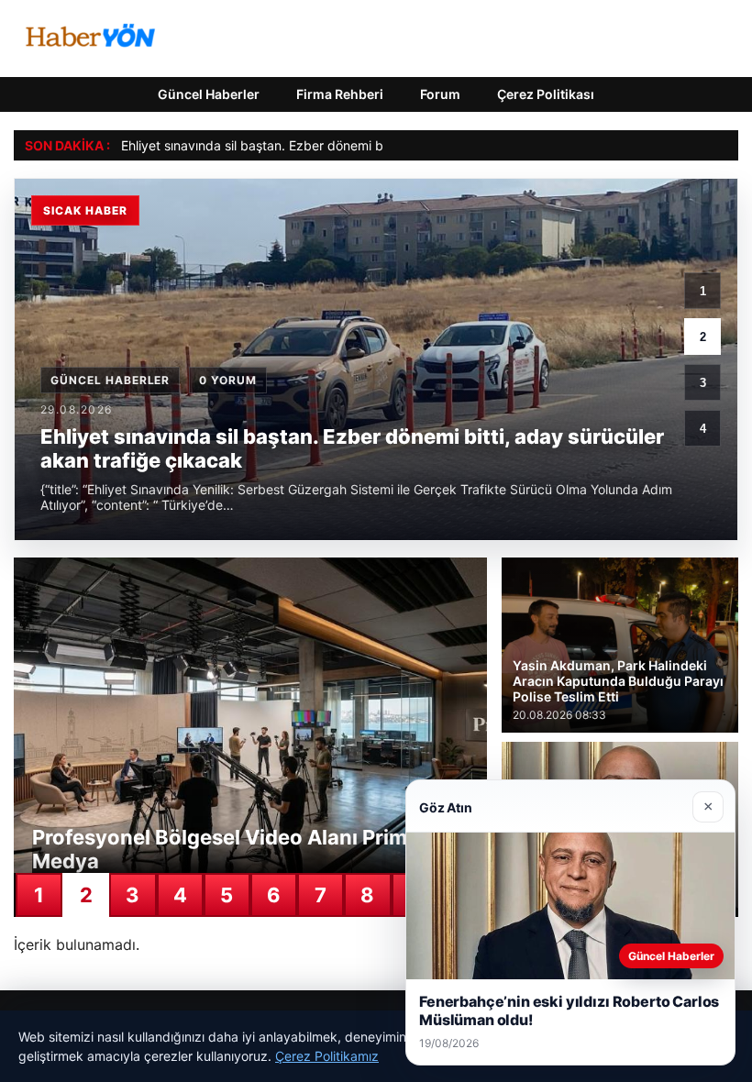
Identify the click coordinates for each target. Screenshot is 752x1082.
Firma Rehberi (339, 94)
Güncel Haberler (209, 94)
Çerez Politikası (545, 94)
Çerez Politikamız (327, 1056)
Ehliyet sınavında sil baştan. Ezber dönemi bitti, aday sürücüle (305, 145)
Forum (440, 94)
